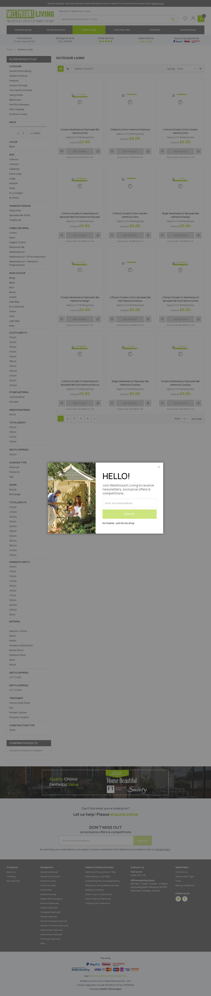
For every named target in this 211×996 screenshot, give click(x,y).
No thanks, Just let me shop (118, 523)
